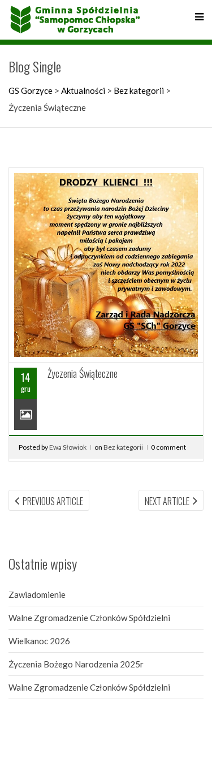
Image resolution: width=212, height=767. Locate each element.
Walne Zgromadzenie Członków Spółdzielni (89, 618)
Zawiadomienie (37, 594)
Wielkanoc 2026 (39, 641)
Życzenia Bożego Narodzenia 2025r (76, 664)
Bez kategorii (123, 447)
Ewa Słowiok (67, 447)
